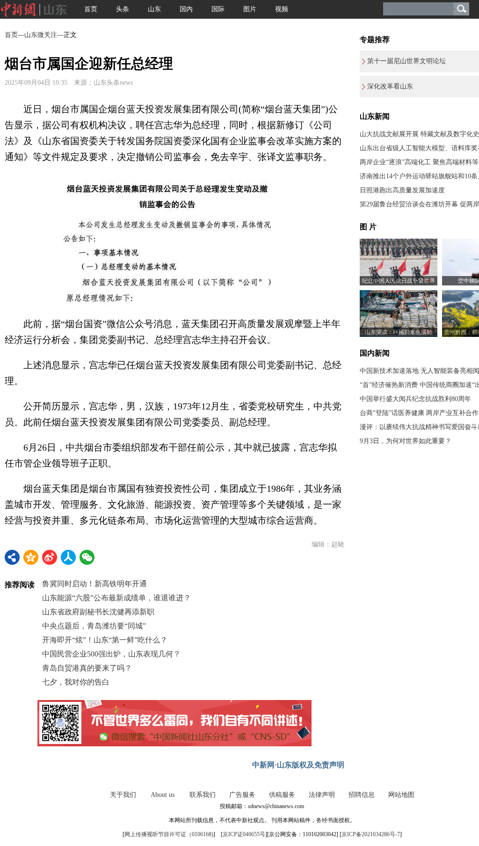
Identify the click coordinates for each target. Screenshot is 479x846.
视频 (281, 9)
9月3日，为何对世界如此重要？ (405, 441)
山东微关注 (40, 34)
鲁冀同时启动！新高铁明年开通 (94, 584)
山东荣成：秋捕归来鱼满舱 (398, 332)
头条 (122, 9)
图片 (249, 9)
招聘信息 (361, 794)
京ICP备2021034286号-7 (370, 834)
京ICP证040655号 (244, 834)
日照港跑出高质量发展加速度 (402, 190)
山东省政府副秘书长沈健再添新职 (98, 612)
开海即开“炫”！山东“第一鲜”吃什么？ (104, 640)
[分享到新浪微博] (49, 557)
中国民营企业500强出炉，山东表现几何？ (111, 654)
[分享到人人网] (68, 557)
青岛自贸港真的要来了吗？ (87, 668)
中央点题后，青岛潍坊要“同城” (94, 626)
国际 (218, 9)
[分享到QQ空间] (30, 557)
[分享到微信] (87, 557)
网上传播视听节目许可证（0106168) (168, 834)
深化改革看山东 (390, 86)
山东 (154, 9)
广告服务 (242, 794)
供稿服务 (282, 794)
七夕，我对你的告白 (75, 682)
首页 (90, 9)
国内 (186, 9)
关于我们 (123, 794)
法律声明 (322, 794)
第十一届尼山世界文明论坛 (406, 61)
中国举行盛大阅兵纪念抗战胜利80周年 (415, 398)
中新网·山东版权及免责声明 (298, 765)
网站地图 (401, 794)
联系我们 (202, 794)
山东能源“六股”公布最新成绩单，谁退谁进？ (116, 598)
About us (162, 794)
